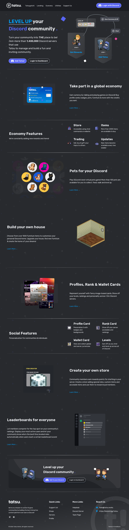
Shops (51, 511)
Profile (51, 518)
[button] (38, 94)
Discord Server (78, 511)
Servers (52, 515)
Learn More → (75, 108)
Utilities (58, 6)
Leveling (40, 6)
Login (110, 5)
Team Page (77, 515)
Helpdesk (76, 508)
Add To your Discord (56, 480)
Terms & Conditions (114, 526)
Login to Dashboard (39, 61)
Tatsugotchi (29, 6)
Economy (49, 6)
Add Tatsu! (19, 61)
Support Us (67, 6)
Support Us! (53, 508)
